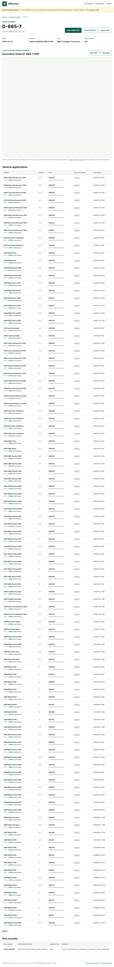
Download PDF (90, 30)
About (109, 4)
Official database (106, 963)
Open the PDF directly (76, 159)
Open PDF (93, 53)
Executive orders (15, 17)
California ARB (94, 10)
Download (106, 53)
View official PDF (73, 30)
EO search (89, 4)
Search (4, 17)
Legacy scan (105, 30)
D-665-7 (77, 178)
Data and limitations (92, 963)
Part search (99, 4)
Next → (5, 931)
